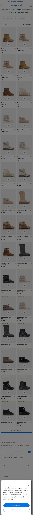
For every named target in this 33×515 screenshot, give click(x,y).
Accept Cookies (16, 505)
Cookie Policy (10, 499)
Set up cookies (16, 510)
